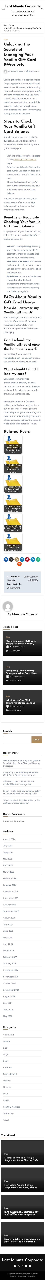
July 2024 (8, 1003)
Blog (6, 39)
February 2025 (10, 957)
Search (7, 731)
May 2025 (7, 937)
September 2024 (11, 990)
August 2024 (9, 996)
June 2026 (8, 852)
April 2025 (8, 944)
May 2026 (7, 859)
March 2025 (8, 950)
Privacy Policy (22, 1276)
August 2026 (9, 839)
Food (5, 1094)
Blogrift (27, 1273)
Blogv (6, 1061)
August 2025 (9, 918)
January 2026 (9, 885)
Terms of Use (31, 1276)
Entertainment (10, 1074)
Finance (7, 1087)
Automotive (8, 1035)
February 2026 (10, 878)
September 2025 (11, 911)
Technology (8, 1113)
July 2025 (8, 924)
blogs (5, 1054)
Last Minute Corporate (23, 6)
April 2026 (8, 865)
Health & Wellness (11, 1107)
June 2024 (8, 1009)
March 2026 (8, 872)
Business (7, 1067)
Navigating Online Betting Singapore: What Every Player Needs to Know (22, 673)
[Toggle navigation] (3, 8)
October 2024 (9, 983)
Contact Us (13, 1276)
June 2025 (8, 931)
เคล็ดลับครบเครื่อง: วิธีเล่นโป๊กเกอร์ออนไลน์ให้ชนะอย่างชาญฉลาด (20, 703)
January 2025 (9, 964)
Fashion (7, 1080)
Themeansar (34, 1273)
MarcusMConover (18, 71)
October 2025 (9, 905)
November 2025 (10, 898)
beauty (6, 1041)
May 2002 (7, 1016)
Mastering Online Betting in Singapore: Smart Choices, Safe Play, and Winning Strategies (21, 763)
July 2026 (8, 846)
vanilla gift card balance (24, 159)
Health (6, 1100)
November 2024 (10, 977)
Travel (6, 1120)
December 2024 (10, 970)
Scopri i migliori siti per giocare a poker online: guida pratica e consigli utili (22, 1242)
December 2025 (10, 891)
